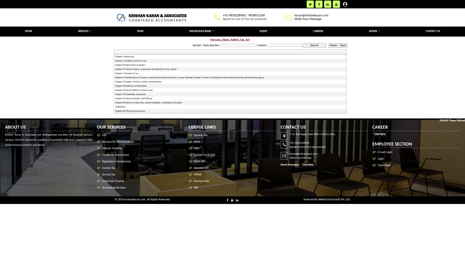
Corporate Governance (115, 155)
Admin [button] (373, 31)
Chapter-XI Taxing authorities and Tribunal (133, 99)
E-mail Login (385, 152)
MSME (198, 174)
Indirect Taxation (112, 148)
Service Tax (108, 174)
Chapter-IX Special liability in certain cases (134, 90)
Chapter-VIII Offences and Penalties (131, 86)
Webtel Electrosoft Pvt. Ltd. (334, 199)
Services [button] (83, 31)
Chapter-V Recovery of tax (126, 73)
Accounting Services (114, 187)
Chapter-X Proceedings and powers (130, 94)
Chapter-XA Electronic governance (130, 111)
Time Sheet (384, 165)
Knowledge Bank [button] (200, 31)
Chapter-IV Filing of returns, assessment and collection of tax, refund (145, 69)
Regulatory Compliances (116, 161)
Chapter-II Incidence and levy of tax (130, 61)
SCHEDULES (120, 107)
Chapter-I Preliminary (124, 57)
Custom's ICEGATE (204, 155)
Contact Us (433, 31)
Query (263, 31)
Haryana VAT (201, 168)
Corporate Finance (113, 181)
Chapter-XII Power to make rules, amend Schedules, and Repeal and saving (148, 103)
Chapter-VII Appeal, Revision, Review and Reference (138, 82)
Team (140, 31)
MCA (197, 141)
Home (28, 31)
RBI (196, 187)
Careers (318, 31)
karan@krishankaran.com (311, 15)
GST (104, 135)
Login (381, 158)
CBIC (197, 148)
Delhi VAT (199, 161)
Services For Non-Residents (118, 141)
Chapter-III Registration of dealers (130, 65)
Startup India (201, 181)
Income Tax (109, 168)
